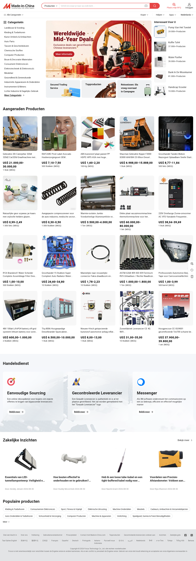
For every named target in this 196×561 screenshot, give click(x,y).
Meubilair (8, 72)
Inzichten (162, 535)
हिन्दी (150, 540)
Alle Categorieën (14, 14)
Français (54, 540)
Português (86, 540)
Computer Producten (14, 54)
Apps (171, 14)
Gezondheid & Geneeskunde (17, 77)
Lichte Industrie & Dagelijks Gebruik (21, 91)
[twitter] (192, 535)
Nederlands (140, 540)
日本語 (44, 540)
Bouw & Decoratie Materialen (18, 59)
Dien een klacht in (10, 535)
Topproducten (114, 535)
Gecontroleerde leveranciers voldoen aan (139, 535)
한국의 (121, 540)
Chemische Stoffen (13, 50)
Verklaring (35, 535)
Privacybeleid (71, 535)
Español (65, 540)
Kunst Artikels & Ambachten (17, 36)
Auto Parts (9, 41)
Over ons (24, 535)
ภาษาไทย (159, 540)
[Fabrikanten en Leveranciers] (18, 6)
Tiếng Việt (180, 540)
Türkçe (169, 540)
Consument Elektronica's (16, 63)
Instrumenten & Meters (15, 86)
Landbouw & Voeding (14, 27)
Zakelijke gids (175, 535)
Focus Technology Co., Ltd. (94, 548)
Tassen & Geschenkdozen (16, 45)
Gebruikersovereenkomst (52, 535)
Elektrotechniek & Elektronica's (19, 68)
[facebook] (185, 535)
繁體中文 (35, 540)
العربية (130, 540)
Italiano (97, 540)
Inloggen (189, 7)
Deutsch (75, 540)
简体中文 (24, 540)
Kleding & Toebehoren (14, 32)
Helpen (159, 14)
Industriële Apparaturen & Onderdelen (22, 82)
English (14, 540)
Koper (143, 14)
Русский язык (109, 540)
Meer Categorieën (12, 95)
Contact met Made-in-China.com (92, 535)
